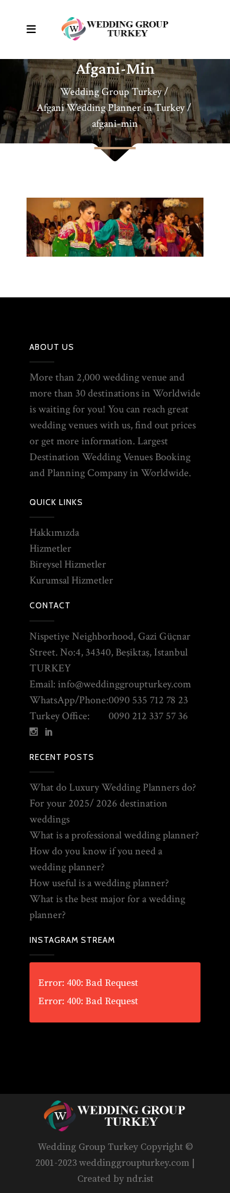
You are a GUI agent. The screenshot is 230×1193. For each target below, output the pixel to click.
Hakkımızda (54, 532)
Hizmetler (50, 548)
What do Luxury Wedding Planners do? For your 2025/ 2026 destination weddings (112, 803)
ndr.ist (139, 1179)
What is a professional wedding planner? (114, 835)
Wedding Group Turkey (111, 92)
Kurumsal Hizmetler (71, 580)
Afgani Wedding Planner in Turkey (111, 108)
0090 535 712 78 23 (148, 700)
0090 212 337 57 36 (148, 716)
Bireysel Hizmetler (67, 564)
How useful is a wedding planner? (99, 883)
